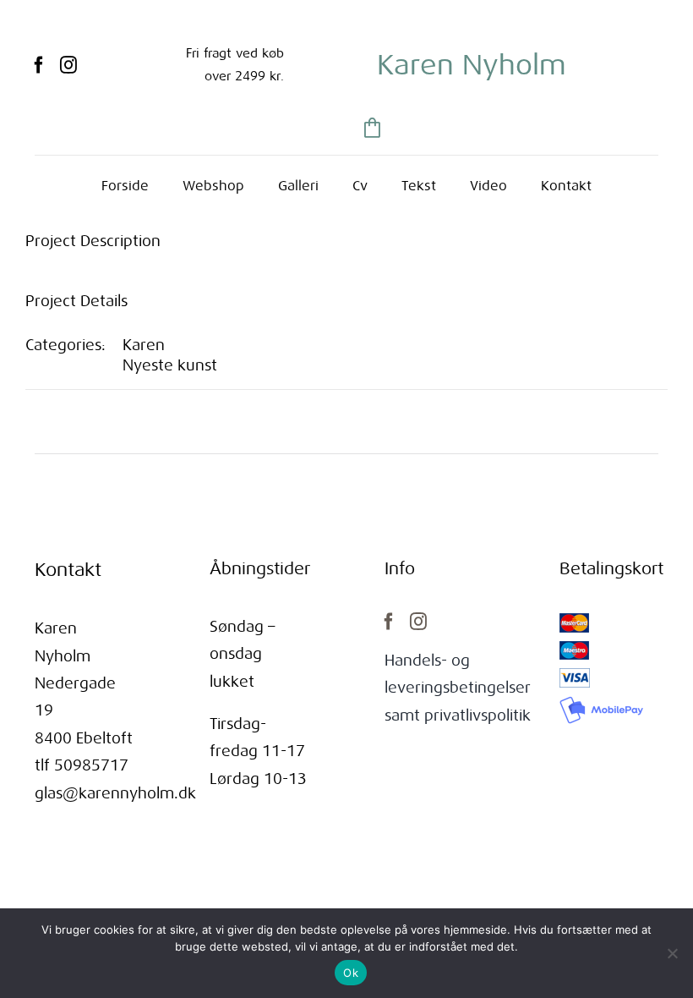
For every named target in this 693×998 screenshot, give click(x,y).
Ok (350, 972)
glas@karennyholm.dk (115, 793)
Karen (144, 345)
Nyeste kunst (170, 365)
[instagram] (68, 65)
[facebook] (38, 65)
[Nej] (671, 953)
